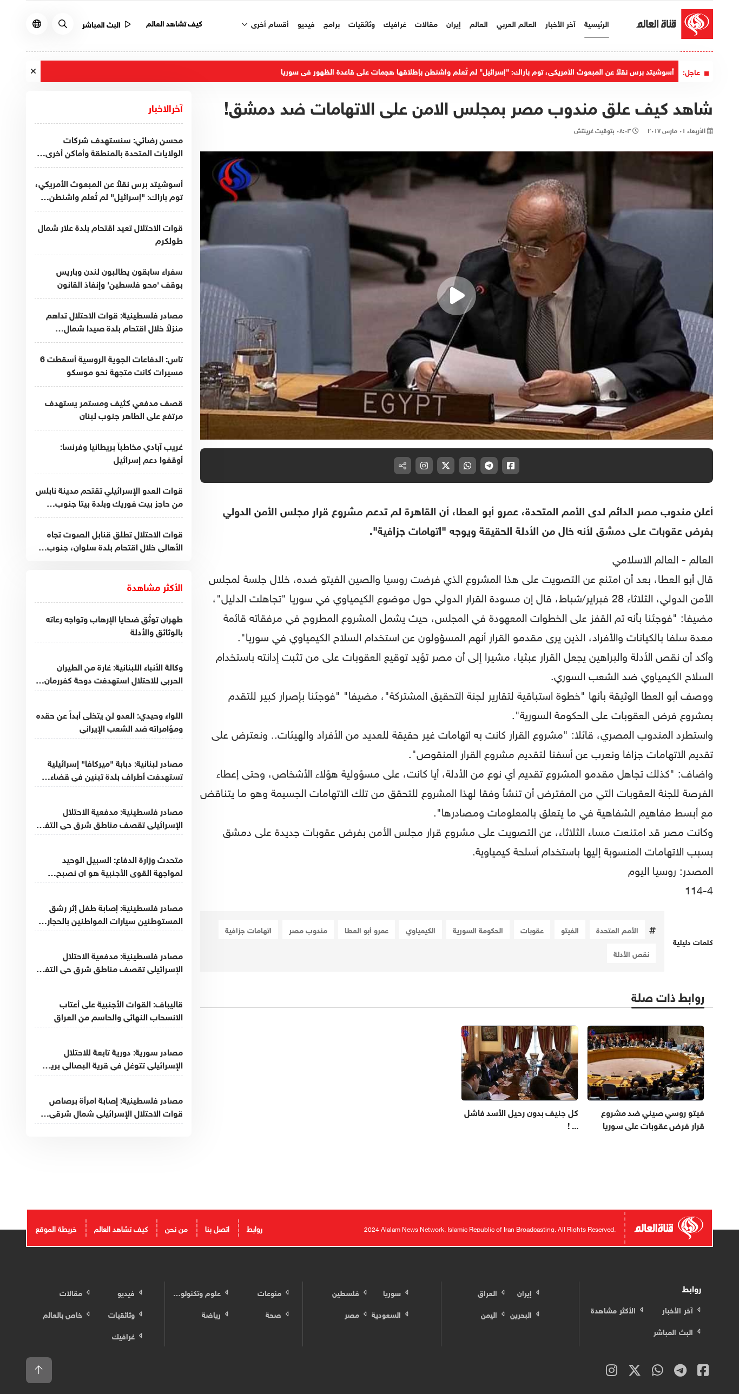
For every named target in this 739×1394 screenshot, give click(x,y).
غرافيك (395, 23)
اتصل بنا (217, 1227)
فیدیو (306, 23)
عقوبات (532, 929)
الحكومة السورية (478, 929)
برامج (332, 23)
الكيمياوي (421, 929)
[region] (457, 295)
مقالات (426, 23)
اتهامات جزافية (248, 929)
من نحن (176, 1227)
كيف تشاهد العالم (174, 22)
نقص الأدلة (631, 953)
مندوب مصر (308, 929)
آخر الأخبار (560, 23)
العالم (479, 23)
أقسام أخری (269, 23)
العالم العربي (517, 23)
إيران (453, 23)
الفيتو (570, 929)
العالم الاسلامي (645, 557)
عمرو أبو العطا (366, 929)
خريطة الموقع (56, 1227)
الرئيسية (596, 23)
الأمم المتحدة (617, 929)
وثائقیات (361, 23)
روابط (254, 1227)
